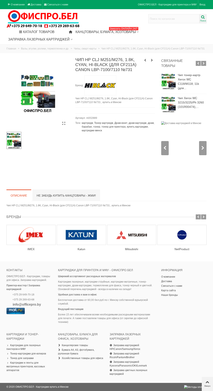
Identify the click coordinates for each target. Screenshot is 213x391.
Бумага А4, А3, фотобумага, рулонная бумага (76, 351)
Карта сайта (168, 290)
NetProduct (182, 249)
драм (151, 123)
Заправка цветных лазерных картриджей (128, 372)
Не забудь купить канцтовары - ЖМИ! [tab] (66, 195)
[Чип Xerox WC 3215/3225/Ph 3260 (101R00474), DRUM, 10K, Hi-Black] (168, 104)
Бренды (13, 217)
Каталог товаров (38, 32)
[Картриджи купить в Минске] (43, 19)
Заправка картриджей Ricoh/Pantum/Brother (124, 355)
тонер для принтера (114, 126)
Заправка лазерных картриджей (39, 39)
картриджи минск (92, 130)
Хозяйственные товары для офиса (82, 358)
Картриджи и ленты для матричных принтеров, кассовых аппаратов (25, 366)
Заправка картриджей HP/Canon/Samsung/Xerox (125, 347)
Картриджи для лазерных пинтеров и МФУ (23, 347)
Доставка (166, 281)
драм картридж (137, 123)
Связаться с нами (171, 285)
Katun (81, 249)
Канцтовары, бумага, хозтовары (106, 31)
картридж (87, 123)
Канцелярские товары (75, 345)
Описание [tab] (19, 195)
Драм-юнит (120, 123)
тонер (96, 126)
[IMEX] (31, 235)
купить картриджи (137, 126)
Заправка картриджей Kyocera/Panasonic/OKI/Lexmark (128, 363)
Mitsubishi (131, 249)
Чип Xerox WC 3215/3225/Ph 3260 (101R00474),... (191, 102)
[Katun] (81, 235)
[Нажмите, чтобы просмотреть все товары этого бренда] (100, 85)
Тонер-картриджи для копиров (28, 353)
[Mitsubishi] (131, 235)
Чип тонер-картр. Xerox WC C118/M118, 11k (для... (189, 81)
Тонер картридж (103, 123)
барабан (87, 126)
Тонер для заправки (22, 358)
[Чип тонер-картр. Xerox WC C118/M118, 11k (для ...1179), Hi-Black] (168, 81)
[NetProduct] (182, 235)
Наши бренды (169, 295)
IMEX (31, 249)
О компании (168, 276)
